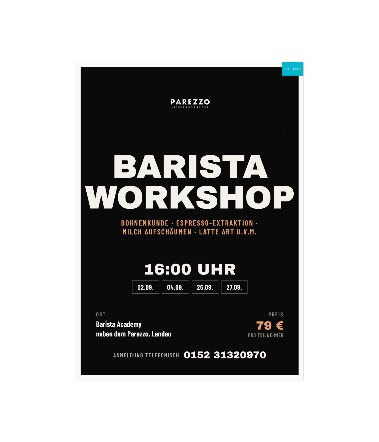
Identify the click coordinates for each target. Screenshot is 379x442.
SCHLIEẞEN (292, 69)
